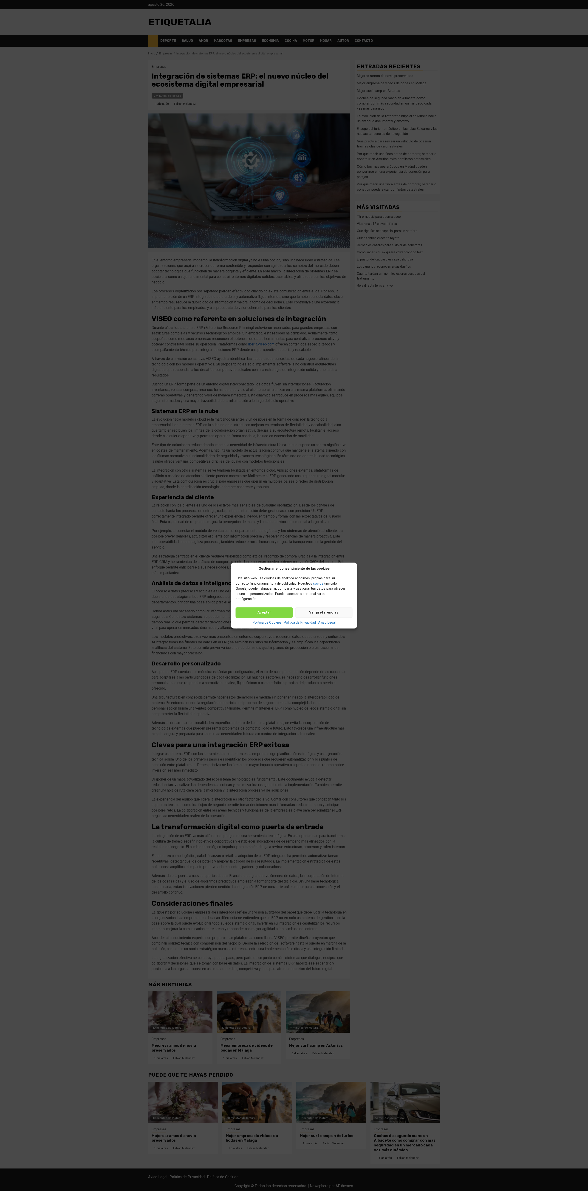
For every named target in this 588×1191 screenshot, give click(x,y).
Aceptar (264, 612)
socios (318, 583)
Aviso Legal (327, 622)
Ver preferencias (324, 612)
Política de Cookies (267, 622)
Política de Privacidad (300, 622)
